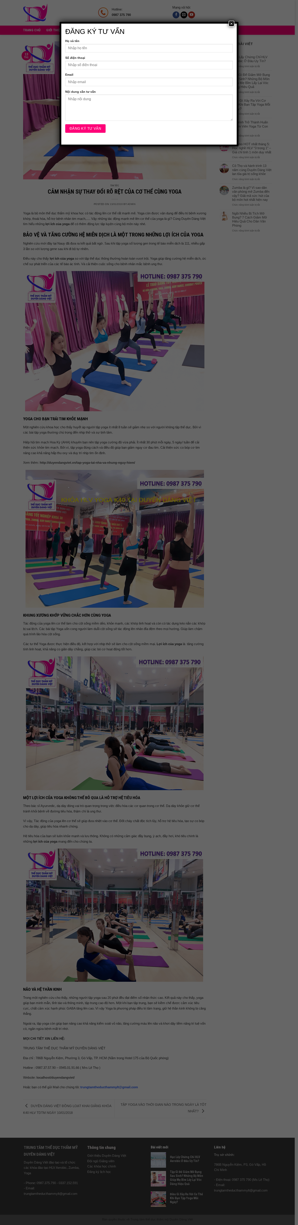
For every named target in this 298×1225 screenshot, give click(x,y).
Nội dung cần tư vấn (80, 91)
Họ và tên (72, 41)
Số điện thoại (75, 58)
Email (69, 74)
